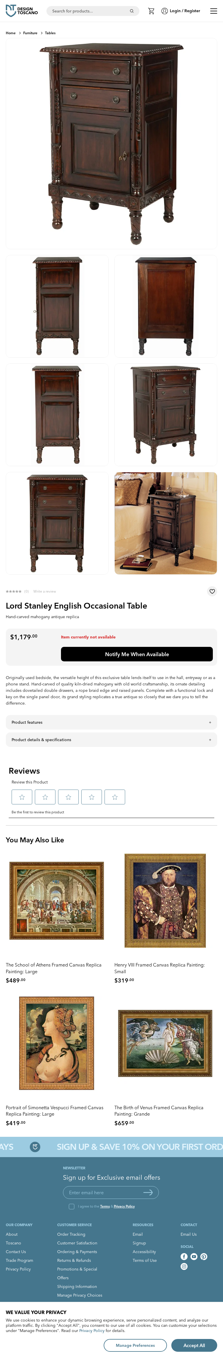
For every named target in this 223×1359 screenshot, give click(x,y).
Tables (50, 33)
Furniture (30, 33)
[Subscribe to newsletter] (148, 1192)
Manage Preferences (135, 1345)
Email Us (189, 1234)
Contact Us (16, 1251)
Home (11, 33)
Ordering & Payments (77, 1251)
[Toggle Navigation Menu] (213, 11)
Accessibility (144, 1251)
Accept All (194, 1345)
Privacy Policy (124, 1206)
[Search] (131, 11)
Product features (27, 722)
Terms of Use (145, 1260)
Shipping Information (77, 1286)
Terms (105, 1206)
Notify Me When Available (137, 654)
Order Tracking (71, 1234)
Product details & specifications (41, 739)
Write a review (44, 591)
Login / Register (185, 10)
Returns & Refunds (74, 1260)
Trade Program (19, 1260)
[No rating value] (15, 591)
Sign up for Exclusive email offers (111, 1177)
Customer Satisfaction (77, 1243)
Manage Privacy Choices (79, 1295)
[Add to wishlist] (212, 591)
